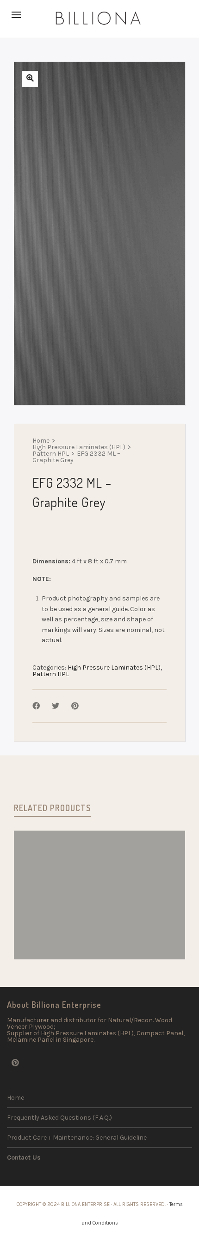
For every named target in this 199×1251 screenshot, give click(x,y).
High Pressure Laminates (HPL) (78, 447)
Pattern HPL (50, 454)
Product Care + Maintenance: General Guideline (77, 1137)
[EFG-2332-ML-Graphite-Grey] (30, 79)
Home (41, 441)
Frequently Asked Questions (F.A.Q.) (59, 1118)
